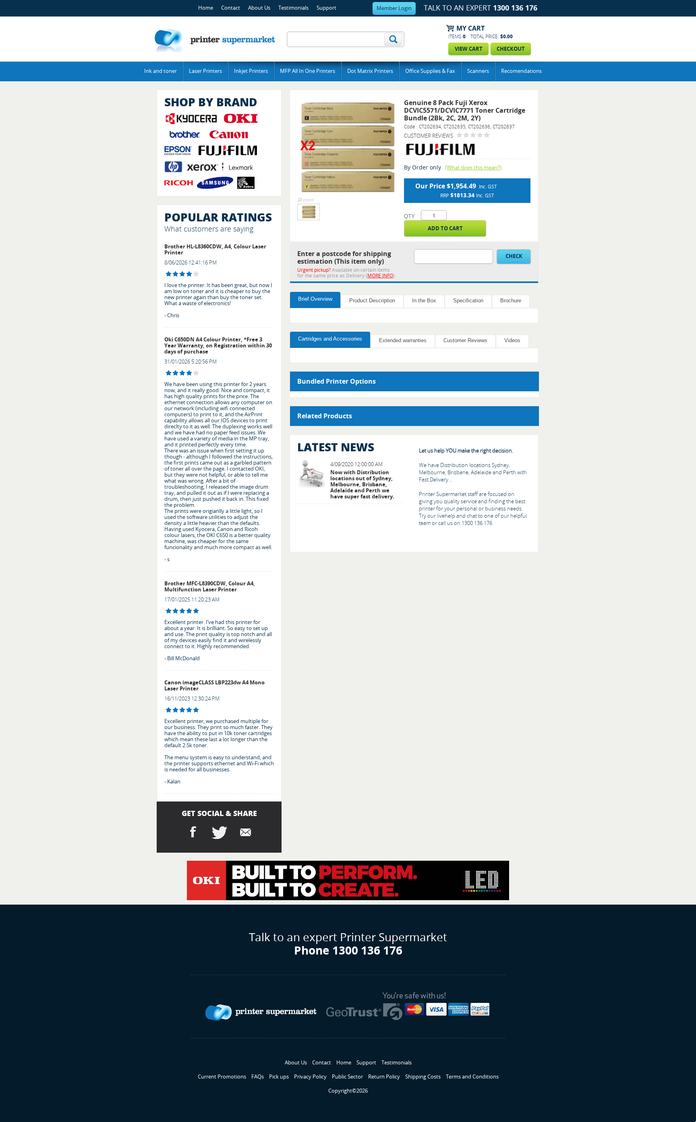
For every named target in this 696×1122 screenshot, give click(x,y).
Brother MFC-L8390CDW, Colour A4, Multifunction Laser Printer (209, 587)
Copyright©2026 (348, 1091)
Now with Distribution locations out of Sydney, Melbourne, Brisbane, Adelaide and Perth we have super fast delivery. (362, 484)
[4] (169, 274)
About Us (259, 8)
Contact (230, 8)
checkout (511, 49)
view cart (469, 49)
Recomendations (521, 71)
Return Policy (384, 1077)
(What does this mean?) (473, 168)
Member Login (394, 8)
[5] (169, 611)
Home (205, 8)
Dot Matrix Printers (370, 71)
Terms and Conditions (472, 1077)
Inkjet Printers (251, 71)
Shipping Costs (423, 1077)
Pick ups (279, 1077)
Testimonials (293, 8)
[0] (459, 135)
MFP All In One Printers (307, 71)
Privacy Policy (310, 1077)
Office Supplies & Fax (430, 71)
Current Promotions (222, 1077)
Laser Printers (205, 71)
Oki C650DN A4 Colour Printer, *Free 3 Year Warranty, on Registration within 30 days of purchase (218, 346)
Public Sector (347, 1077)
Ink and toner (160, 71)
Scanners (478, 71)
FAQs (257, 1077)
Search (393, 39)
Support (326, 8)
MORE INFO (380, 276)
